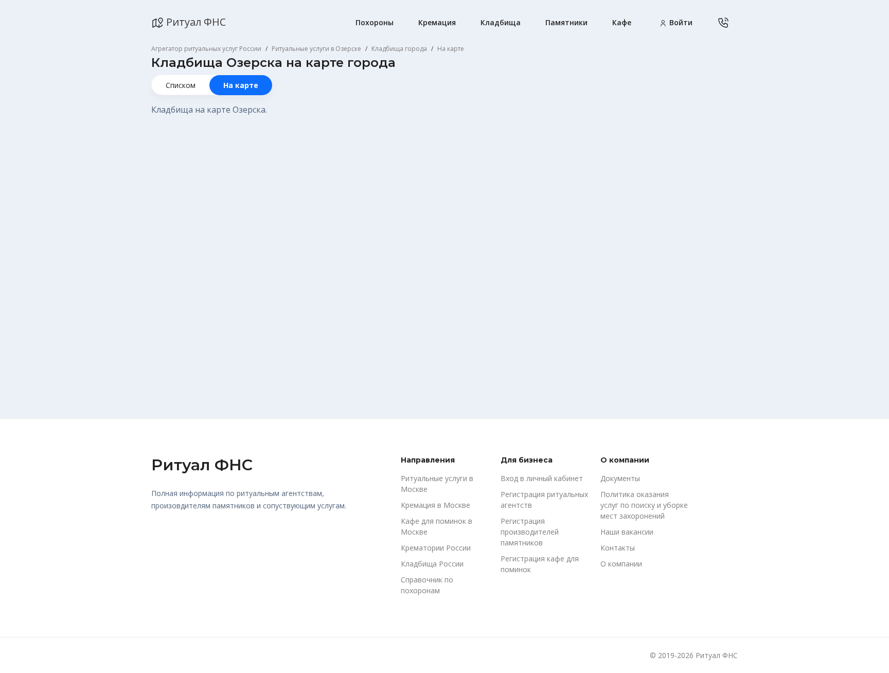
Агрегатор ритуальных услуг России (206, 48)
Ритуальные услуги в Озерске (316, 48)
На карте (240, 85)
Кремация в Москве (435, 505)
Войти (679, 22)
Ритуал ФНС (195, 22)
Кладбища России (432, 564)
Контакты (617, 548)
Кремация (437, 22)
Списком (180, 85)
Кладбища (501, 22)
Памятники (566, 22)
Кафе (621, 22)
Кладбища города (399, 48)
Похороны (374, 22)
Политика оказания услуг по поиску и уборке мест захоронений (644, 505)
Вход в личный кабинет (542, 478)
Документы (620, 478)
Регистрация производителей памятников (530, 531)
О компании (621, 564)
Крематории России (436, 548)
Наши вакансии (626, 532)
